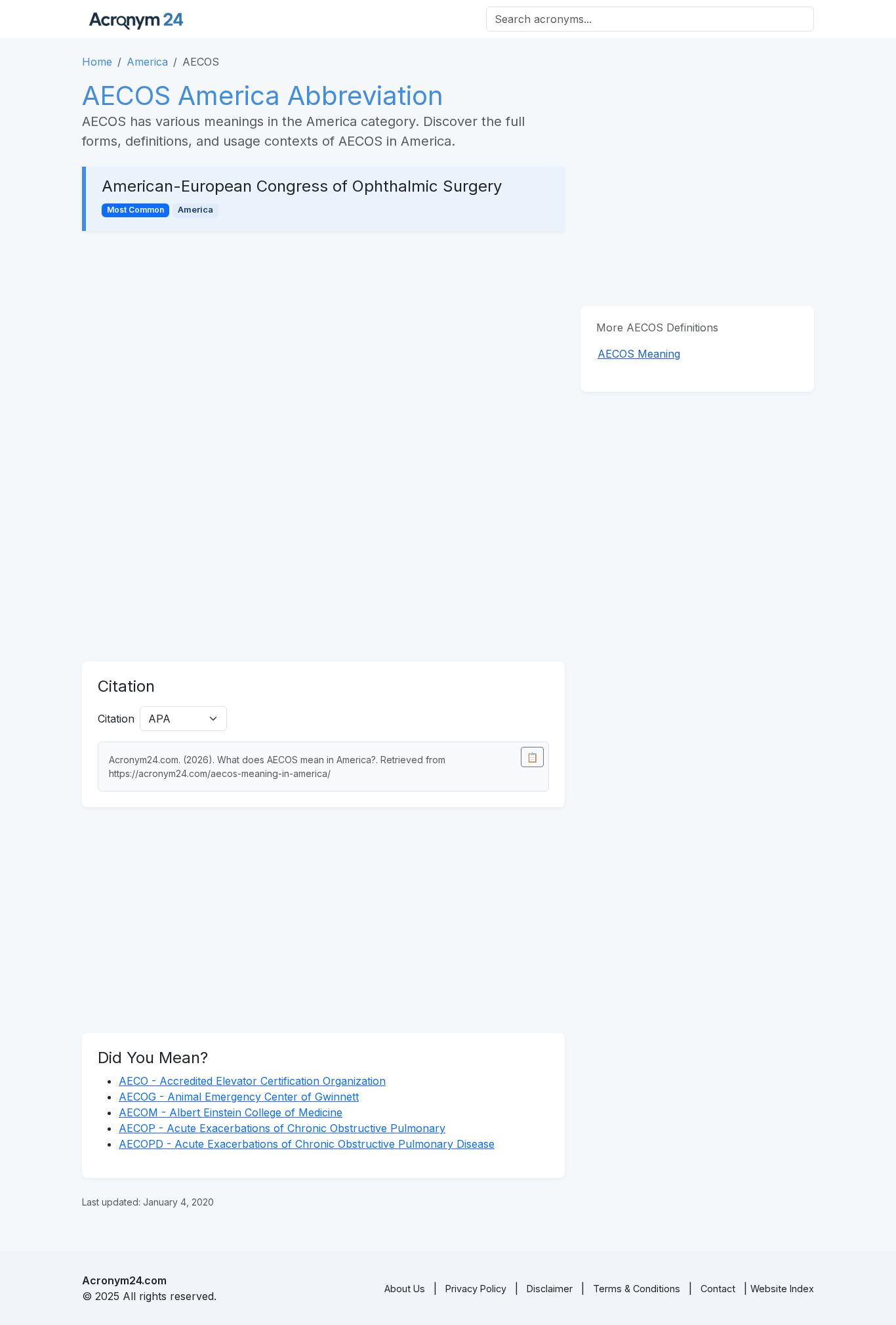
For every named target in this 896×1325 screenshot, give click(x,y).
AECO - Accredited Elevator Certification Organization (252, 1080)
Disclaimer (550, 1288)
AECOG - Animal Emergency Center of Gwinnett (239, 1096)
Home (97, 61)
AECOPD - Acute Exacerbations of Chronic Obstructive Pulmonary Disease (307, 1143)
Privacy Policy (475, 1288)
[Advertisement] (323, 344)
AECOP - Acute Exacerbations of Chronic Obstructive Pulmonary (282, 1128)
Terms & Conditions (636, 1288)
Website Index (782, 1288)
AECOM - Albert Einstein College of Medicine (230, 1112)
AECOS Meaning (639, 353)
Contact (718, 1288)
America (147, 61)
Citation (116, 718)
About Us (404, 1288)
